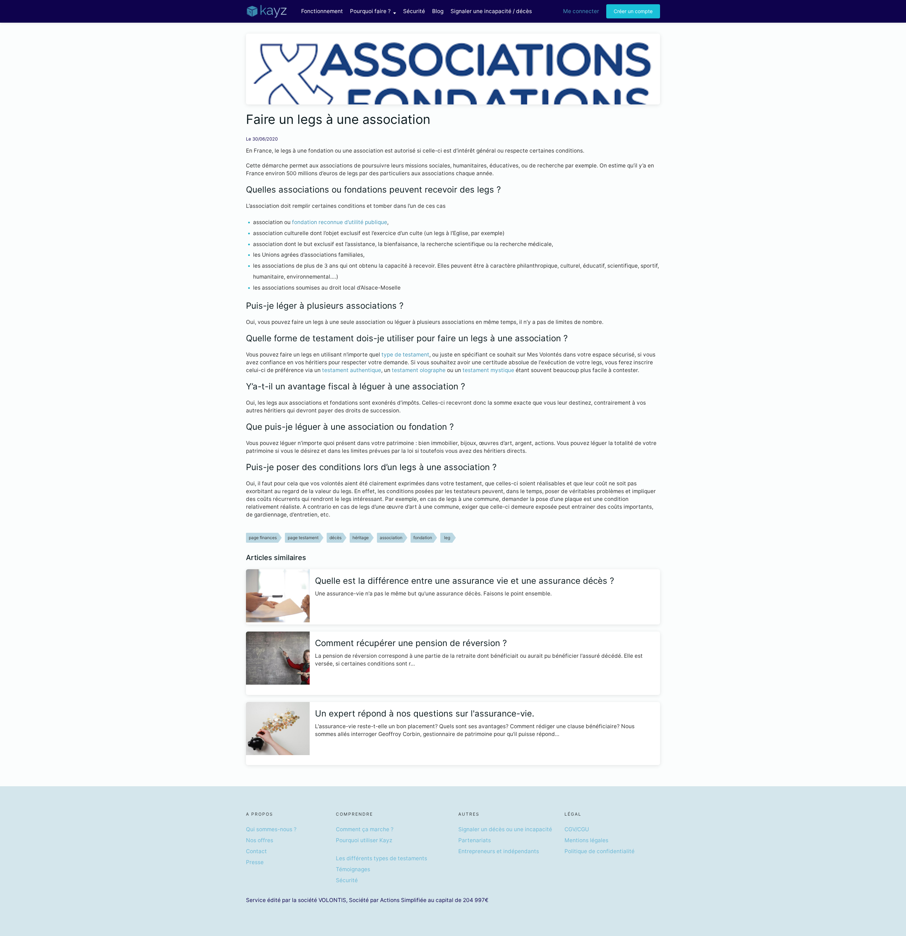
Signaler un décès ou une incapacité (505, 829)
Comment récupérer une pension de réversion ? (411, 643)
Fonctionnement (322, 11)
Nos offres (259, 840)
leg (447, 537)
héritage (360, 537)
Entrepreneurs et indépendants (498, 851)
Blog (437, 11)
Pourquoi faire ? (370, 11)
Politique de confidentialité (599, 851)
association (391, 537)
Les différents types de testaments (381, 858)
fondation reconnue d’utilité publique (339, 222)
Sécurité (414, 11)
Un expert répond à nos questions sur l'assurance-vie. (424, 713)
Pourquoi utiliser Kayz (364, 840)
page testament (303, 537)
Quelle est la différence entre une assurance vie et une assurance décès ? (464, 581)
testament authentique (351, 370)
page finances (263, 537)
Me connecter (581, 11)
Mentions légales (586, 840)
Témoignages (353, 869)
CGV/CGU (576, 829)
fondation (422, 537)
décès (335, 537)
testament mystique (488, 370)
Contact (256, 851)
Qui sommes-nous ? (271, 829)
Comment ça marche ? (365, 829)
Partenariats (474, 840)
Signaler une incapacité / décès (491, 11)
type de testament (405, 354)
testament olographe (419, 370)
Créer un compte (633, 11)
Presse (255, 862)
